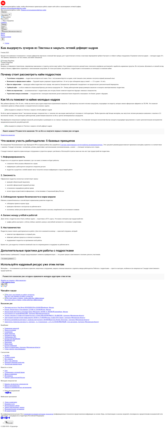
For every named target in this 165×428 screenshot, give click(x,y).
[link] (4, 29)
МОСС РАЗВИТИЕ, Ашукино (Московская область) (67, 315)
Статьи (7, 43)
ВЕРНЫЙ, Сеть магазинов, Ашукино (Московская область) (79, 322)
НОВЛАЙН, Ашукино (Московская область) (34, 313)
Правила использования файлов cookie (33, 10)
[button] (3, 33)
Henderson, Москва (48, 307)
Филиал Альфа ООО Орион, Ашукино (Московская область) (65, 317)
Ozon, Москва (46, 309)
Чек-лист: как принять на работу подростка (19, 296)
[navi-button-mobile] (3, 39)
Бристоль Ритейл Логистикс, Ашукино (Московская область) (69, 319)
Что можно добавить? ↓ (8, 258)
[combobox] (9, 422)
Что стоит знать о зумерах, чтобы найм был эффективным (23, 300)
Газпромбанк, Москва (61, 311)
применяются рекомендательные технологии (38, 414)
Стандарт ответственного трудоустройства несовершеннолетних (81, 145)
